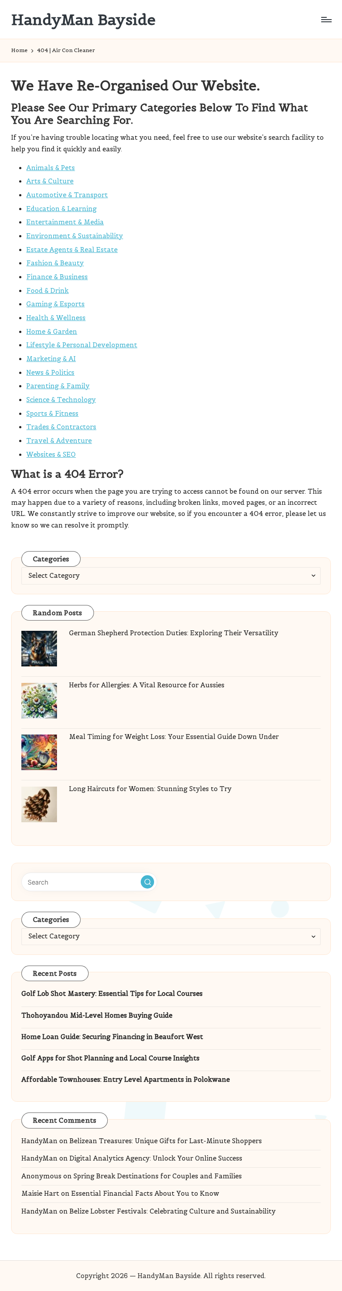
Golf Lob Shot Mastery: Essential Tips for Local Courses (112, 994)
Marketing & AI (51, 359)
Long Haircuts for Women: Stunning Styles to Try (150, 789)
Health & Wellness (56, 318)
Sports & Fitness (52, 414)
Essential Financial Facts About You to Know (145, 1194)
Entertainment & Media (65, 222)
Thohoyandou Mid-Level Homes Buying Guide (96, 1015)
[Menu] (325, 19)
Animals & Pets (50, 168)
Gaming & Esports (55, 304)
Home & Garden (51, 332)
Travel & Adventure (59, 441)
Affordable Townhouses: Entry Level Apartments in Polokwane (125, 1080)
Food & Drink (47, 291)
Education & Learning (61, 209)
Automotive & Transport (67, 195)
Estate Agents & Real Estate (72, 250)
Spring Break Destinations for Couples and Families (157, 1176)
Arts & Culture (49, 181)
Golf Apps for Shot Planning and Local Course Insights (110, 1058)
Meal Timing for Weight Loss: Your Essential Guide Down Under (174, 737)
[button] (147, 882)
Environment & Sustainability (74, 236)
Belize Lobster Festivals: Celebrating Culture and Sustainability (172, 1211)
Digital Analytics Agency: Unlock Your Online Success (155, 1158)
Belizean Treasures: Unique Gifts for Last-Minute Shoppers (165, 1141)
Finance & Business (57, 277)
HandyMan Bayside (83, 19)
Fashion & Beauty (55, 263)
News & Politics (50, 373)
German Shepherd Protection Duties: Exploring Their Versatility (173, 633)
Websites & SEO (51, 455)
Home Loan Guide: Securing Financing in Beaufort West (112, 1037)
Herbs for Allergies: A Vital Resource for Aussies (146, 685)
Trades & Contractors (61, 427)
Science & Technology (61, 400)
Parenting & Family (58, 386)
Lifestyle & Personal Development (81, 345)
